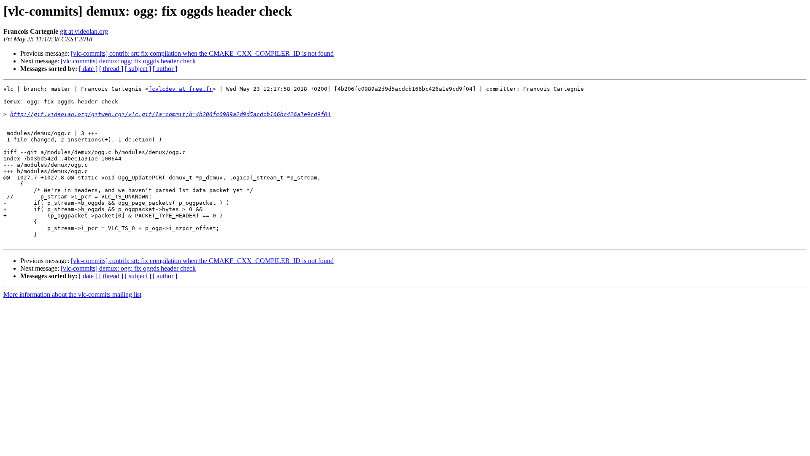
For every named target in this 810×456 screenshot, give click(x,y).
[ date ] (88, 68)
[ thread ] (111, 68)
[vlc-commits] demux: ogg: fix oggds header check (128, 61)
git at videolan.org (84, 31)
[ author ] (165, 68)
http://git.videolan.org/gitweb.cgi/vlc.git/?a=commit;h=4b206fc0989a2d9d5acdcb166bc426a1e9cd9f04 (170, 114)
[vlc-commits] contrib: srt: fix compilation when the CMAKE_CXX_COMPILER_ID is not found (202, 53)
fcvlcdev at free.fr (180, 89)
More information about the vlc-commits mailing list (72, 294)
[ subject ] (138, 68)
